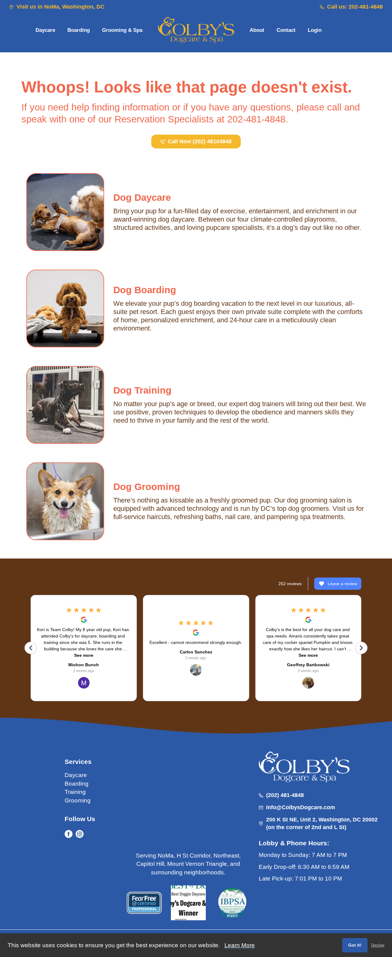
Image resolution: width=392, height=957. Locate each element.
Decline (377, 945)
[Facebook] (68, 834)
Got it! (354, 945)
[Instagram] (79, 834)
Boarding (77, 783)
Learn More (239, 945)
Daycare (76, 775)
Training (75, 792)
